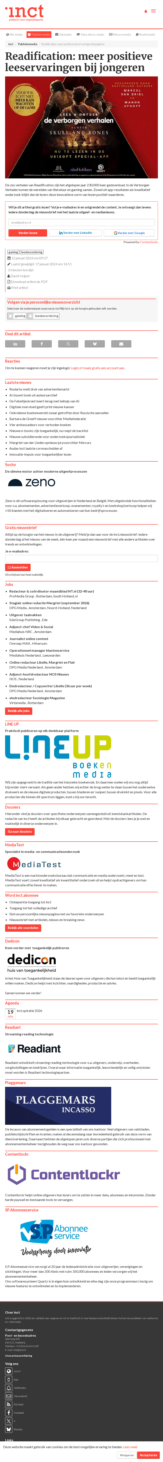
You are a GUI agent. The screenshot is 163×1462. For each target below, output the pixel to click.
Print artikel (19, 288)
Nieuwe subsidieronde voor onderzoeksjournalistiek (47, 437)
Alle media (16, 34)
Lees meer (130, 1447)
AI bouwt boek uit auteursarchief (33, 395)
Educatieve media (92, 34)
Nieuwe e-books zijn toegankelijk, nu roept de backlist (48, 431)
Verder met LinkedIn (77, 232)
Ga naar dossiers (20, 831)
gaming (13, 252)
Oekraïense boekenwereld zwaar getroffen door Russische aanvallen (59, 413)
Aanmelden (19, 567)
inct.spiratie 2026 (29, 1011)
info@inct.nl (19, 1350)
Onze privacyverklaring (18, 1355)
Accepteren (148, 1455)
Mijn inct (64, 308)
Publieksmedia (40, 34)
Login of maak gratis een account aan (97, 368)
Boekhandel (147, 34)
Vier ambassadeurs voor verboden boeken (40, 425)
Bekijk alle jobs (19, 711)
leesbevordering (31, 252)
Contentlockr (149, 242)
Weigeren (127, 1455)
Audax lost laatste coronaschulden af (36, 448)
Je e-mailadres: (17, 551)
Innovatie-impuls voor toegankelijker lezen (40, 454)
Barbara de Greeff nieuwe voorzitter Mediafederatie (47, 419)
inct (10, 44)
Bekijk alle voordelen (23, 928)
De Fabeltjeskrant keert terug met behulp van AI (44, 401)
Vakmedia (65, 34)
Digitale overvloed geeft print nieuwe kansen (41, 407)
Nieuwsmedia (121, 34)
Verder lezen (27, 233)
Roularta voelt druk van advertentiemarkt (39, 389)
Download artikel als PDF (29, 282)
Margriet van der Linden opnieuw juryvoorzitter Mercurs (50, 442)
